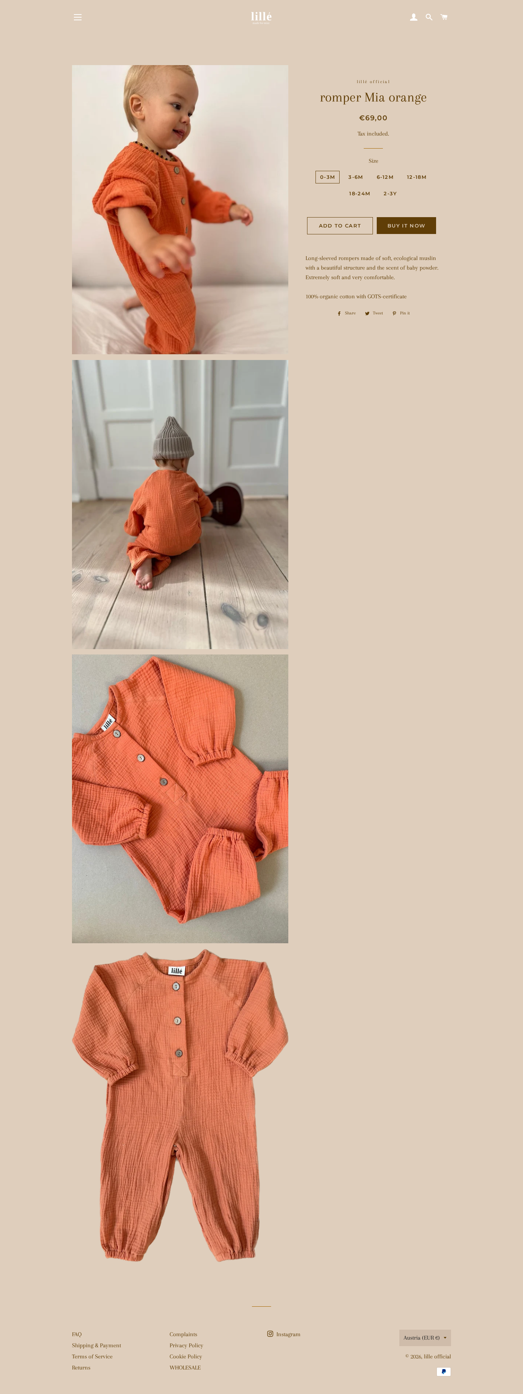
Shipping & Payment (96, 1345)
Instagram (288, 1334)
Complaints (183, 1334)
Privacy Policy (186, 1345)
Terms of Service (92, 1356)
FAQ (77, 1334)
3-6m (355, 177)
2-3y (390, 193)
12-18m (417, 177)
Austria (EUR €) (422, 1337)
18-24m (359, 193)
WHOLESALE (185, 1367)
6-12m (385, 177)
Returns (81, 1367)
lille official (437, 1356)
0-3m (327, 177)
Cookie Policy (186, 1356)
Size (373, 160)
